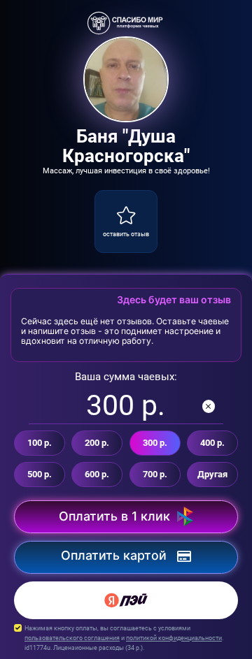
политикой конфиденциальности (174, 638)
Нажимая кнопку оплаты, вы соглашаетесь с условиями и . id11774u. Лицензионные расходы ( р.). (123, 637)
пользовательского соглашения (72, 638)
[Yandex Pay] (126, 600)
